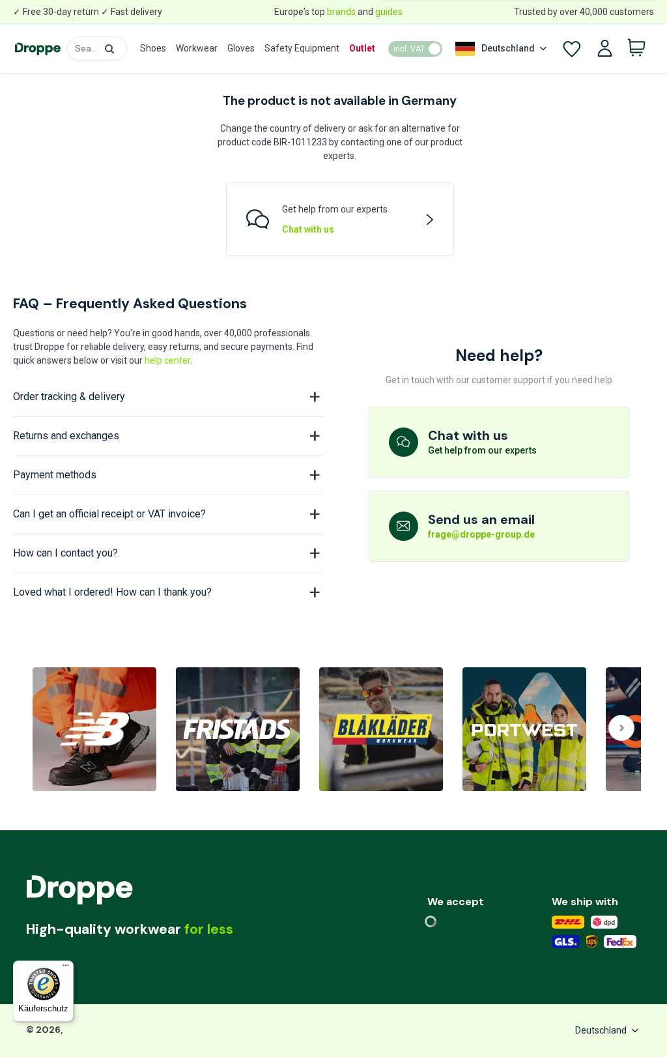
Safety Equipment (301, 48)
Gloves (241, 48)
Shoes (153, 48)
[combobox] (97, 48)
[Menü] (66, 968)
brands (341, 12)
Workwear (197, 48)
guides (389, 12)
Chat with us (308, 229)
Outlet (362, 48)
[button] (109, 48)
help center (167, 360)
